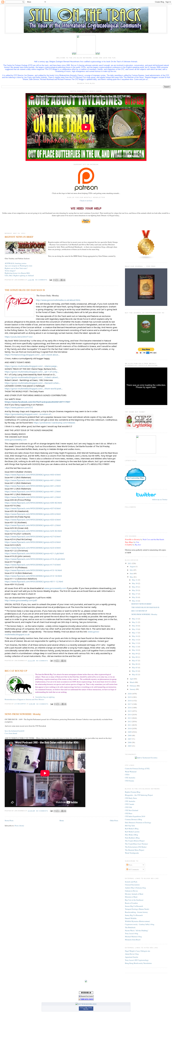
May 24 (135, 601)
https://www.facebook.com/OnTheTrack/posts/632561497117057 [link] (37, 401)
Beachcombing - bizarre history (136, 912)
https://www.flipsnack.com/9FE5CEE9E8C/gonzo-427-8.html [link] (33, 536)
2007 (130, 739)
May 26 (135, 597)
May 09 (135, 653)
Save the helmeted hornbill (14, 731)
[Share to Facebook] (61, 280)
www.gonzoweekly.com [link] (16, 439)
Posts (130, 865)
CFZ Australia (130, 777)
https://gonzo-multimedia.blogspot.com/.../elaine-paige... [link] (31, 366)
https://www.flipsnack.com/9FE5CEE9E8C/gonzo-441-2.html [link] (33, 480)
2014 (130, 714)
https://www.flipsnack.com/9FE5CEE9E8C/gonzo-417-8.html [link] (33, 564)
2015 (130, 711)
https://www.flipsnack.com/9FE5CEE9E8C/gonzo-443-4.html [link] (33, 474)
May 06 (135, 664)
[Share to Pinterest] (64, 280)
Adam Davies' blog (132, 954)
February (133, 685)
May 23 (135, 619)
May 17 (135, 632)
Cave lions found (11, 733)
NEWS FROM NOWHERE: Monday (23, 714)
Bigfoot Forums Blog (132, 792)
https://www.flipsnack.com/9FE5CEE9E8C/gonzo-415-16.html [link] (33, 570)
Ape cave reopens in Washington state (18, 265)
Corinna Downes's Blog (133, 819)
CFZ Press (128, 813)
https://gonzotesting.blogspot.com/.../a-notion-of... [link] (28, 414)
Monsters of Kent (131, 897)
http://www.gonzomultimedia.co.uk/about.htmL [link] (58, 300)
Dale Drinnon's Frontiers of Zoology (138, 822)
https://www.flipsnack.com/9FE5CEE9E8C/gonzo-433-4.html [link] (33, 519)
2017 (130, 704)
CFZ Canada (129, 804)
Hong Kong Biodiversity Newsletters (138, 963)
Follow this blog (86, 1008)
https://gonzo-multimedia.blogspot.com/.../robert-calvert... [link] (32, 377)
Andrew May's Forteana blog (135, 888)
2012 (130, 721)
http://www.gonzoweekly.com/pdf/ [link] (21, 600)
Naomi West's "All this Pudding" (136, 930)
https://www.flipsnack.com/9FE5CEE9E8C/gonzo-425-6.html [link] (33, 542)
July (131, 570)
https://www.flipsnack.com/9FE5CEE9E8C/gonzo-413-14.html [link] (33, 576)
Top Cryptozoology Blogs (135, 478)
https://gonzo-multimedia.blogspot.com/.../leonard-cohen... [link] (32, 383)
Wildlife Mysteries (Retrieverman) (137, 921)
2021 (130, 563)
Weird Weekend (130, 771)
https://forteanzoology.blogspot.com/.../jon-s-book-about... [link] (32, 354)
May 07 (135, 660)
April (132, 679)
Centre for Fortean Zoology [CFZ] (137, 768)
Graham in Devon (131, 891)
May (132, 577)
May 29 (135, 587)
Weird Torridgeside (132, 853)
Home (62, 820)
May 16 (135, 636)
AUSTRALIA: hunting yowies (15, 263)
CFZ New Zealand (131, 810)
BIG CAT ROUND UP (16, 670)
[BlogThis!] (56, 280)
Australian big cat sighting (45, 697)
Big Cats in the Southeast (134, 900)
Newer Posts (9, 820)
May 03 (135, 671)
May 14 (135, 639)
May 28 (135, 590)
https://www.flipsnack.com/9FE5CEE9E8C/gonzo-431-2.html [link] (33, 525)
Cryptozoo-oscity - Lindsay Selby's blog (139, 924)
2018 (130, 700)
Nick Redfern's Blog (132, 838)
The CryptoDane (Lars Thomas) (136, 844)
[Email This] (54, 280)
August (132, 566)
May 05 (135, 667)
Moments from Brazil (132, 939)
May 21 (135, 622)
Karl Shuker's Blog (132, 828)
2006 (130, 742)
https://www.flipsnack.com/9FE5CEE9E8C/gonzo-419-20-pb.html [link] (35, 559)
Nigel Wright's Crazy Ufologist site (137, 951)
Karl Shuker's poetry (132, 831)
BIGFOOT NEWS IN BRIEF (19, 236)
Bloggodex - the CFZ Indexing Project (139, 795)
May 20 (135, 625)
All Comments (133, 869)
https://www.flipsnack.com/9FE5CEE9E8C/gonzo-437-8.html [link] (33, 508)
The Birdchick (130, 927)
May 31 (135, 580)
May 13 (135, 643)
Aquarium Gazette (131, 957)
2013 (130, 718)
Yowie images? (10, 270)
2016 (130, 707)
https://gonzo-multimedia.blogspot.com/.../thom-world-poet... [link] (34, 388)
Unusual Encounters (132, 884)
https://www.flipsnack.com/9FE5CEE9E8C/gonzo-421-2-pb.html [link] (34, 553)
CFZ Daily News (131, 798)
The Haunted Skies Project (134, 850)
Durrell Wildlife (131, 918)
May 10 (135, 650)
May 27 (135, 594)
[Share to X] (59, 280)
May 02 (135, 674)
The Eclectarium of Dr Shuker (135, 847)
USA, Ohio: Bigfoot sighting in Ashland (19, 275)
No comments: (41, 280)
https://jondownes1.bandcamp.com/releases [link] (54, 422)
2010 (130, 728)
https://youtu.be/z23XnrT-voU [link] (19, 336)
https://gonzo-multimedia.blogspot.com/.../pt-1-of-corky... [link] (32, 371)
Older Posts (114, 820)
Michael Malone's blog (133, 936)
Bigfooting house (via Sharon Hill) (17, 273)
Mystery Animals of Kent (134, 894)
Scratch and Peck (131, 882)
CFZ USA (128, 807)
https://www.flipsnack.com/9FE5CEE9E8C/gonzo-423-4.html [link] (33, 547)
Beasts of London (131, 903)
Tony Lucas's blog (131, 933)
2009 (130, 732)
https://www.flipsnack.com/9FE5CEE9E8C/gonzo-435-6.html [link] (33, 514)
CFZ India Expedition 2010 (135, 816)
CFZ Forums (129, 780)
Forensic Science (135, 472)
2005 (130, 746)
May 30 (135, 583)
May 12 (135, 646)
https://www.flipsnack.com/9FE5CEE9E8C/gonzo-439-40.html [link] (33, 502)
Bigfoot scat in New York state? (16, 268)
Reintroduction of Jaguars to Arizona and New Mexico (24, 699)
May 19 (135, 629)
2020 (130, 693)
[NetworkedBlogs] (86, 1004)
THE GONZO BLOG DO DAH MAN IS (25, 290)
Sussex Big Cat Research (134, 906)
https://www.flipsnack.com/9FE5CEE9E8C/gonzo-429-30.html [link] (33, 530)
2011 (130, 725)
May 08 (135, 657)
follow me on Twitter (159, 499)
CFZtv (127, 774)
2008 (130, 735)
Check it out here (86, 200)
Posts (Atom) (19, 825)
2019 (130, 697)
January (133, 689)
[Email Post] (50, 280)
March (132, 682)
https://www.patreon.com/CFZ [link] (19, 407)
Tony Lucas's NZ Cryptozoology (137, 960)
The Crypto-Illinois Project (135, 841)
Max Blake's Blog (131, 834)
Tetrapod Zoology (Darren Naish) (137, 909)
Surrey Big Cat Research (134, 915)
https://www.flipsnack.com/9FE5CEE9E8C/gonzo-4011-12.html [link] (34, 581)
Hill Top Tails (130, 825)
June (132, 573)
